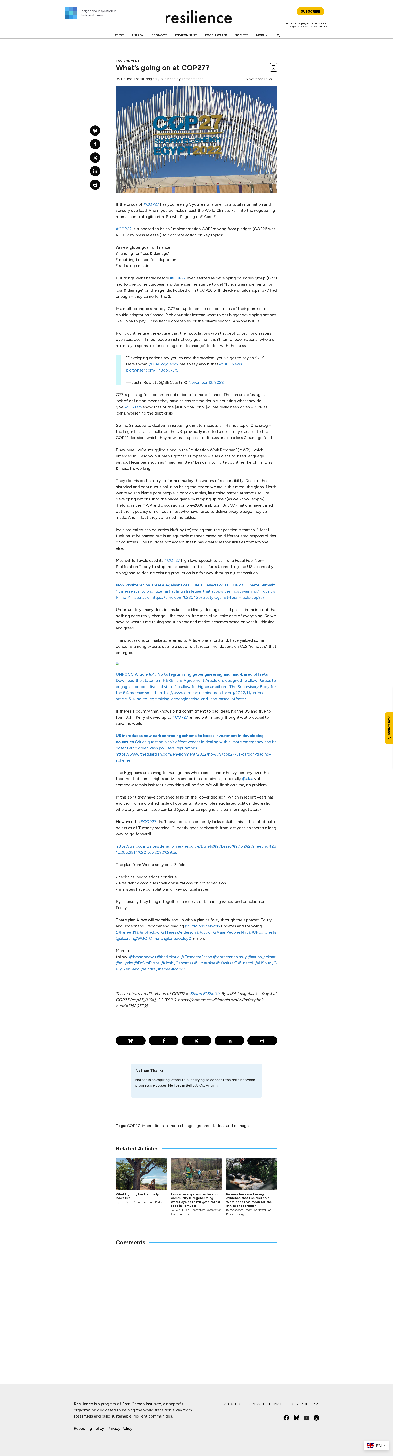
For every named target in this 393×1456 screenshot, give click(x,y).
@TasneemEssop (196, 956)
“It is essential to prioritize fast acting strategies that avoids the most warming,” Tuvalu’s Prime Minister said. (195, 591)
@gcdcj (204, 932)
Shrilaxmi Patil (263, 1210)
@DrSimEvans (147, 962)
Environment (186, 35)
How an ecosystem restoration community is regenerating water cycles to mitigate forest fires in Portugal (195, 1200)
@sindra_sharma (155, 969)
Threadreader (192, 79)
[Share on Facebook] (163, 1040)
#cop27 (178, 969)
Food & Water (216, 35)
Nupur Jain (182, 1210)
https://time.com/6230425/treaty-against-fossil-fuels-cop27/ (207, 597)
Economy (159, 35)
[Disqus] (196, 1303)
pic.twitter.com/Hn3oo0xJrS (152, 370)
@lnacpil (246, 962)
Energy (137, 35)
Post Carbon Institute (315, 26)
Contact (256, 1404)
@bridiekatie (168, 956)
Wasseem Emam (241, 1210)
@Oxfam (133, 406)
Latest (118, 35)
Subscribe (298, 1404)
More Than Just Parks (148, 1202)
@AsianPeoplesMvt (230, 932)
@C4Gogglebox (163, 363)
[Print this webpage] (262, 1040)
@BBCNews (230, 363)
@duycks (124, 962)
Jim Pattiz (126, 1202)
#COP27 (151, 204)
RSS (316, 1404)
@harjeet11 (126, 932)
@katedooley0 (177, 938)
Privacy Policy (119, 1428)
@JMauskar (204, 962)
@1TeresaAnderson (178, 932)
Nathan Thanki (132, 79)
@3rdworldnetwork (202, 926)
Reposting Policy (89, 1428)
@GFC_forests (262, 932)
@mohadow (148, 932)
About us (233, 1404)
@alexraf (124, 938)
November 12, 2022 (206, 382)
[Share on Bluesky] (131, 1040)
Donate (276, 1404)
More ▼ (262, 35)
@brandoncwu (142, 956)
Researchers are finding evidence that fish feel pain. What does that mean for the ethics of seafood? (249, 1200)
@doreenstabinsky (230, 956)
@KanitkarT (226, 962)
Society (241, 35)
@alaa (247, 778)
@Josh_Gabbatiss (177, 962)
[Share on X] (196, 1040)
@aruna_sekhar (261, 956)
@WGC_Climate (148, 938)
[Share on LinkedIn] (229, 1040)
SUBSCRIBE (310, 11)
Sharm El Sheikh (204, 993)
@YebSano (129, 969)
